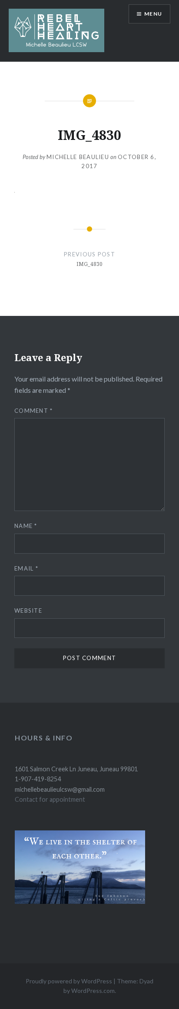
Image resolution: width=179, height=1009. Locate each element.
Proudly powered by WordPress (69, 981)
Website (28, 610)
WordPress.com (93, 990)
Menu (153, 13)
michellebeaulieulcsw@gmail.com (60, 789)
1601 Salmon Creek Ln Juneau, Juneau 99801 (76, 769)
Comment (33, 410)
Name (25, 525)
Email (26, 568)
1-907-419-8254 (38, 779)
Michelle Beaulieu (77, 156)
